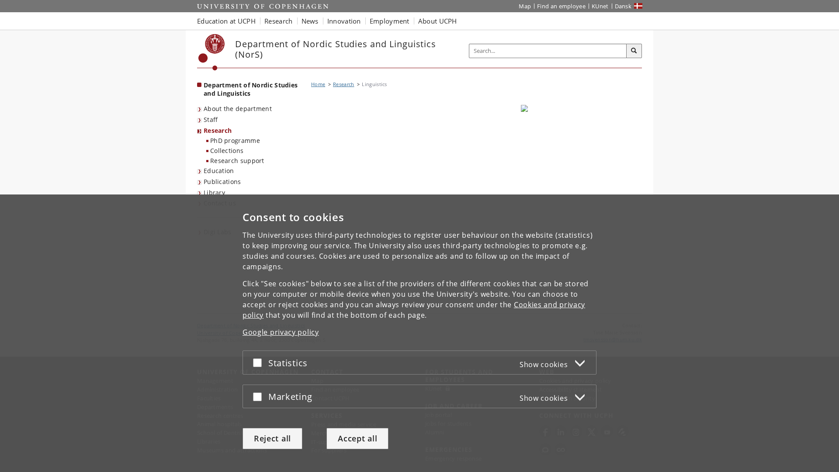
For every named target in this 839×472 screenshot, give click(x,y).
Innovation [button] (344, 21)
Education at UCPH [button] (226, 21)
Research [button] (278, 21)
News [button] (310, 21)
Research (218, 130)
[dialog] (419, 333)
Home (318, 84)
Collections (226, 150)
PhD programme (235, 140)
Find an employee (561, 6)
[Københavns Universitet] (211, 52)
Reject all (272, 438)
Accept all (357, 438)
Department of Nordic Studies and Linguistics (251, 89)
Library (214, 192)
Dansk (623, 6)
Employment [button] (389, 21)
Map (525, 6)
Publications (222, 181)
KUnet (600, 6)
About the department (238, 108)
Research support (237, 160)
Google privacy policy (281, 332)
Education (219, 171)
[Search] (634, 51)
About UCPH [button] (437, 21)
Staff (211, 119)
